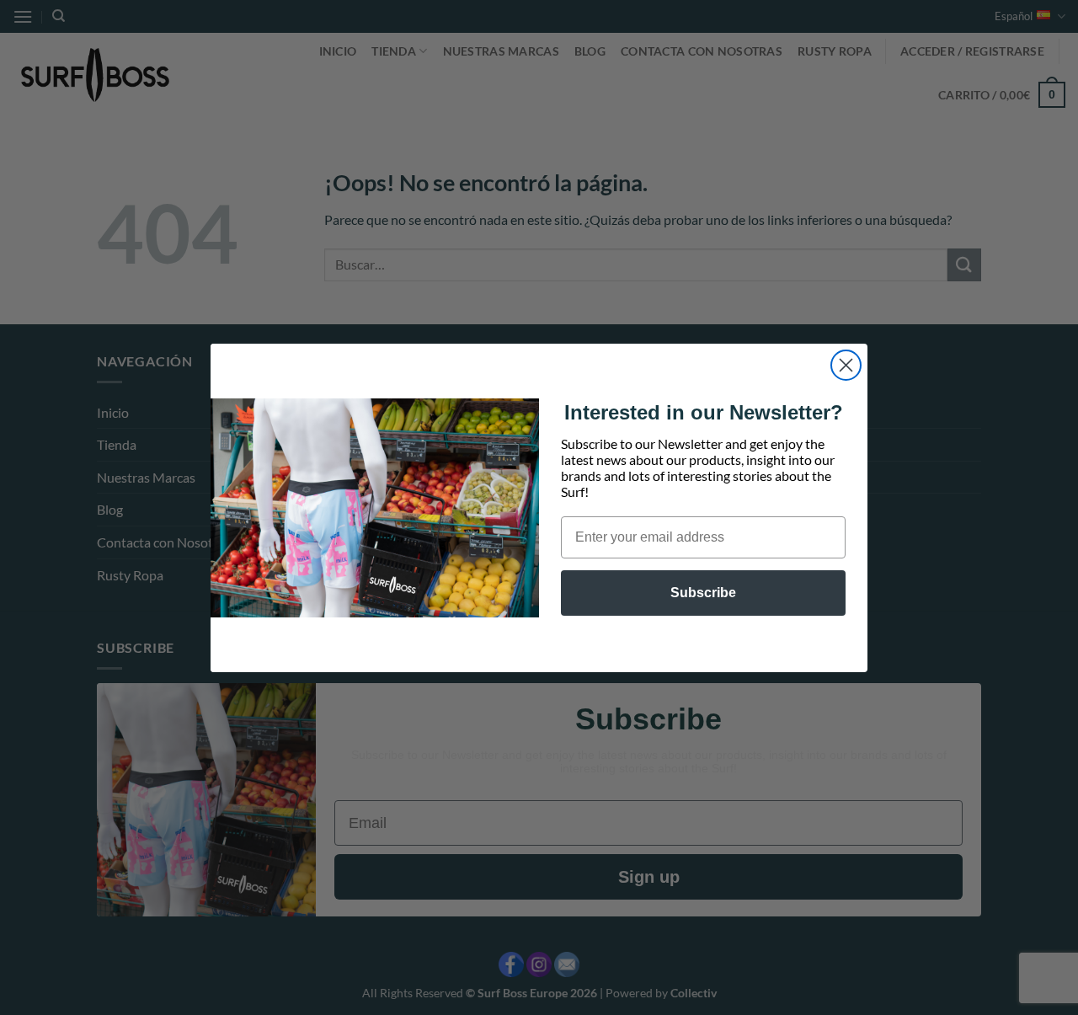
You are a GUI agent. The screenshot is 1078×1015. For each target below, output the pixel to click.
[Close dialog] (846, 365)
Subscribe (703, 592)
